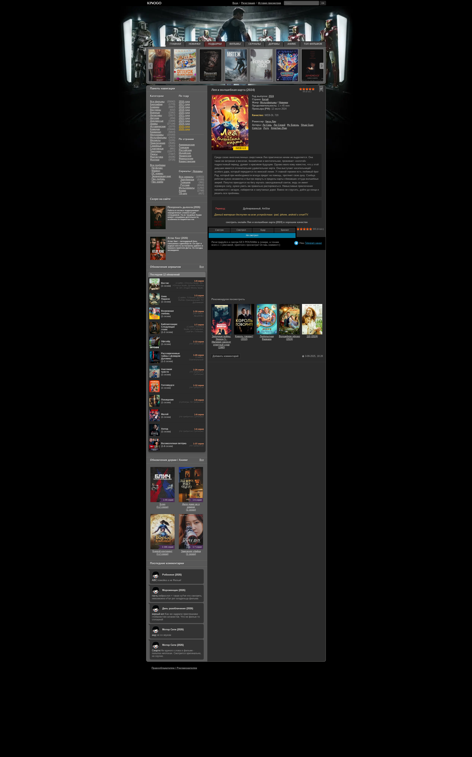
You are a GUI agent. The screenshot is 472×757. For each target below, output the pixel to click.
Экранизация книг (161, 176)
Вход (235, 3)
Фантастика (156, 156)
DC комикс (157, 173)
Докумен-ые (156, 121)
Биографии (156, 104)
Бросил (285, 230)
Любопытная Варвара (267, 338)
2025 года (184, 126)
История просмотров (269, 3)
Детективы (156, 115)
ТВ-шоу (183, 193)
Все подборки (157, 165)
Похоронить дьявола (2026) (184, 207)
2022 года (184, 118)
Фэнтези (154, 159)
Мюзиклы (155, 140)
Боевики (154, 107)
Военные (155, 112)
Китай (265, 99)
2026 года (184, 129)
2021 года (184, 115)
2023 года (184, 121)
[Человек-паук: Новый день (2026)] (159, 65)
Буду (263, 230)
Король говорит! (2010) (244, 338)
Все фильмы (157, 101)
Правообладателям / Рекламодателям (174, 668)
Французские (186, 158)
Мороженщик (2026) (173, 590)
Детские (154, 118)
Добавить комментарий (225, 356)
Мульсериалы (187, 187)
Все (201, 266)
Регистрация (248, 3)
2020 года (184, 112)
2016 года (184, 101)
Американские (187, 144)
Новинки (283, 102)
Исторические (158, 126)
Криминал (155, 132)
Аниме (182, 190)
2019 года (184, 109)
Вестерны (155, 109)
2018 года (184, 107)
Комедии (155, 129)
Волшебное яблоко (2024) (289, 338)
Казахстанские (187, 161)
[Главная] (154, 3)
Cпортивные (157, 148)
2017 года (184, 104)
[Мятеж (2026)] (236, 65)
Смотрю (219, 230)
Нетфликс (157, 168)
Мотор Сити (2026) (173, 629)
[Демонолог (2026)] (312, 65)
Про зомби (157, 181)
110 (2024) (312, 336)
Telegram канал (313, 243)
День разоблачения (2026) (177, 608)
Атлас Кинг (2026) (178, 238)
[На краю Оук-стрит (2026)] (261, 65)
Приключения (157, 143)
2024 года (184, 123)
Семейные (156, 145)
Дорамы (198, 171)
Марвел (156, 170)
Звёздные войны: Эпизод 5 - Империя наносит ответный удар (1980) (221, 342)
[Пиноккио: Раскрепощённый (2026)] (210, 65)
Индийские (185, 153)
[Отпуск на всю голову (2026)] (184, 65)
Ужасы (153, 154)
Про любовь (158, 179)
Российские (185, 150)
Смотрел (241, 230)
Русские (185, 185)
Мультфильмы (268, 102)
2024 (271, 96)
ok (322, 3)
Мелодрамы (157, 134)
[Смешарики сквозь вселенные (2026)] (287, 65)
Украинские (185, 155)
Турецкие (184, 147)
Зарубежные (187, 179)
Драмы (154, 123)
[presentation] (150, 66)
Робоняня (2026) (172, 574)
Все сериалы (186, 176)
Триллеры (155, 151)
